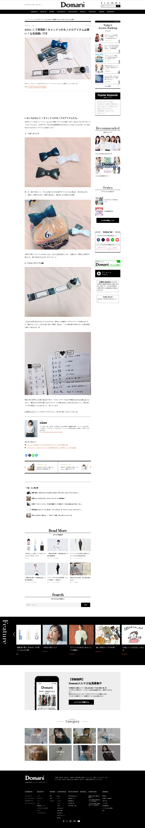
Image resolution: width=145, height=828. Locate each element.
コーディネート (28, 796)
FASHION (34, 12)
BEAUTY (43, 12)
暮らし (58, 796)
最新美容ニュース (41, 805)
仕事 (51, 798)
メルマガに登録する (81, 702)
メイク (38, 796)
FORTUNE (92, 12)
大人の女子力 (101, 104)
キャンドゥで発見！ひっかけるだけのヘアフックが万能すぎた (47, 445)
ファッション (32, 19)
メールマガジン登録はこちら (107, 244)
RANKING (110, 12)
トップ (26, 19)
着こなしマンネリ (102, 101)
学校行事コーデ (71, 798)
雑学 (51, 796)
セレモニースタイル (107, 108)
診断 (108, 104)
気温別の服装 (101, 110)
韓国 (99, 108)
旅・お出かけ (60, 808)
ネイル (38, 810)
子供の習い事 (71, 803)
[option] (28, 640)
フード (58, 798)
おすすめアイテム (40, 19)
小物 (46, 19)
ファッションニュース (30, 803)
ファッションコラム (29, 798)
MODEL (83, 12)
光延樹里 (43, 87)
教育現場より (71, 800)
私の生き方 (59, 813)
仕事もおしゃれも (113, 106)
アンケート (107, 273)
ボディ (38, 803)
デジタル (52, 800)
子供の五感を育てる (72, 796)
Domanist (37, 87)
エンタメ (59, 800)
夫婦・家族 (59, 810)
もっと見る (108, 86)
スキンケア (39, 798)
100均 (31, 87)
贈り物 (58, 817)
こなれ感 (110, 101)
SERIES (101, 12)
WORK (51, 12)
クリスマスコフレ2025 (42, 808)
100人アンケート (61, 815)
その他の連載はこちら (107, 220)
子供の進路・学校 (72, 805)
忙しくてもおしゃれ (102, 106)
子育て (58, 805)
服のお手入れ (114, 104)
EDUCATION (72, 12)
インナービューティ (41, 813)
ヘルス (58, 803)
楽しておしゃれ (110, 110)
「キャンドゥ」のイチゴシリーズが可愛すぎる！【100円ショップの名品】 (51, 448)
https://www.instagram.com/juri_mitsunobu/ (52, 432)
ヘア (38, 800)
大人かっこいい (101, 113)
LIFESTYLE (61, 12)
